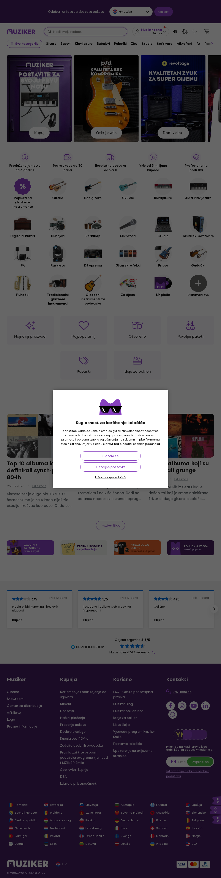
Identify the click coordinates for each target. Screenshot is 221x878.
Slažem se (110, 456)
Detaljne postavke (110, 467)
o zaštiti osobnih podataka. (140, 443)
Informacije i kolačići (110, 477)
